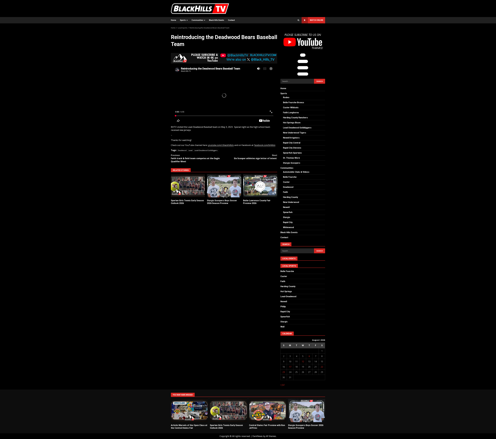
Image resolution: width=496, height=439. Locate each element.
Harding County (290, 197)
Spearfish (287, 212)
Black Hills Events (216, 20)
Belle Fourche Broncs (293, 102)
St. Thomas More (291, 158)
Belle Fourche (290, 177)
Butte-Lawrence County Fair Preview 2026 (260, 185)
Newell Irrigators (291, 138)
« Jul (282, 384)
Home (173, 20)
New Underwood (291, 202)
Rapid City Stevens (292, 148)
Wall (282, 326)
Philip (283, 306)
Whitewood (288, 227)
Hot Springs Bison (291, 122)
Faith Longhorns (291, 112)
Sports (183, 20)
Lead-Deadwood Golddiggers (206, 150)
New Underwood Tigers (294, 132)
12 (303, 361)
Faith (285, 192)
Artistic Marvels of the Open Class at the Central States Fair (189, 410)
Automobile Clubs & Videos (296, 172)
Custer (286, 182)
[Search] (298, 20)
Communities (197, 20)
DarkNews (257, 436)
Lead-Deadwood (288, 296)
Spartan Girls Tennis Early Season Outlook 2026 (188, 185)
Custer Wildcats (291, 107)
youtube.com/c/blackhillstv (221, 145)
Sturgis (286, 217)
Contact (231, 20)
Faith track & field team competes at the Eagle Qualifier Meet (195, 158)
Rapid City (288, 222)
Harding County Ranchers (295, 117)
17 (290, 366)
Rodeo (286, 97)
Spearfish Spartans (292, 153)
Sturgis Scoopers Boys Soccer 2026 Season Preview (224, 185)
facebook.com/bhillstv (264, 145)
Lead (190, 150)
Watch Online (316, 20)
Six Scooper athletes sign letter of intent (255, 157)
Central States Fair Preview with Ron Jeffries (267, 410)
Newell (286, 207)
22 (322, 366)
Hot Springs (286, 291)
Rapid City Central (291, 143)
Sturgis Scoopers (291, 163)
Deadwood (182, 150)
